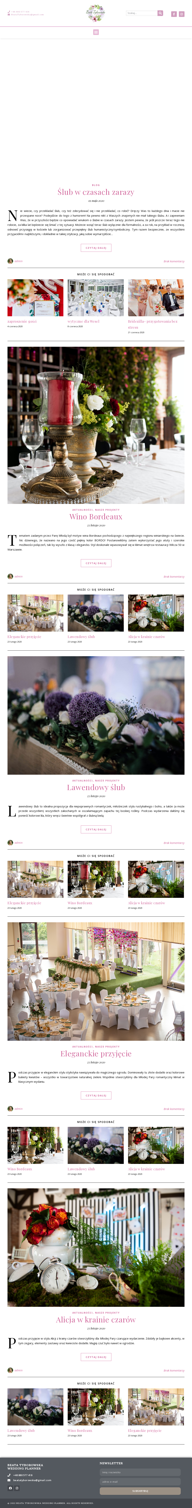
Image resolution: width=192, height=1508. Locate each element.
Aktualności (82, 509)
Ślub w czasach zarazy (96, 192)
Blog (96, 185)
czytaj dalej (96, 248)
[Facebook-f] (174, 14)
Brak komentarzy (174, 261)
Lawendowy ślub (81, 636)
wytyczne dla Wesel (83, 321)
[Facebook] (10, 1488)
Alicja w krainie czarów (146, 636)
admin (19, 261)
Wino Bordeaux (96, 516)
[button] (96, 32)
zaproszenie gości (22, 321)
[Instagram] (181, 14)
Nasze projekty (107, 509)
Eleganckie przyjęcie (24, 636)
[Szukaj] (160, 13)
